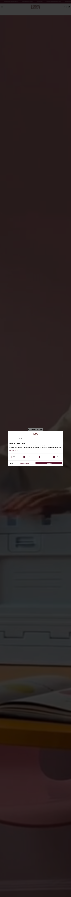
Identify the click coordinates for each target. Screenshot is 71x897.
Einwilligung (21, 438)
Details (49, 438)
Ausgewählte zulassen (25, 463)
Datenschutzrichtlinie (53, 449)
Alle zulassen (49, 463)
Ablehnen (11, 463)
